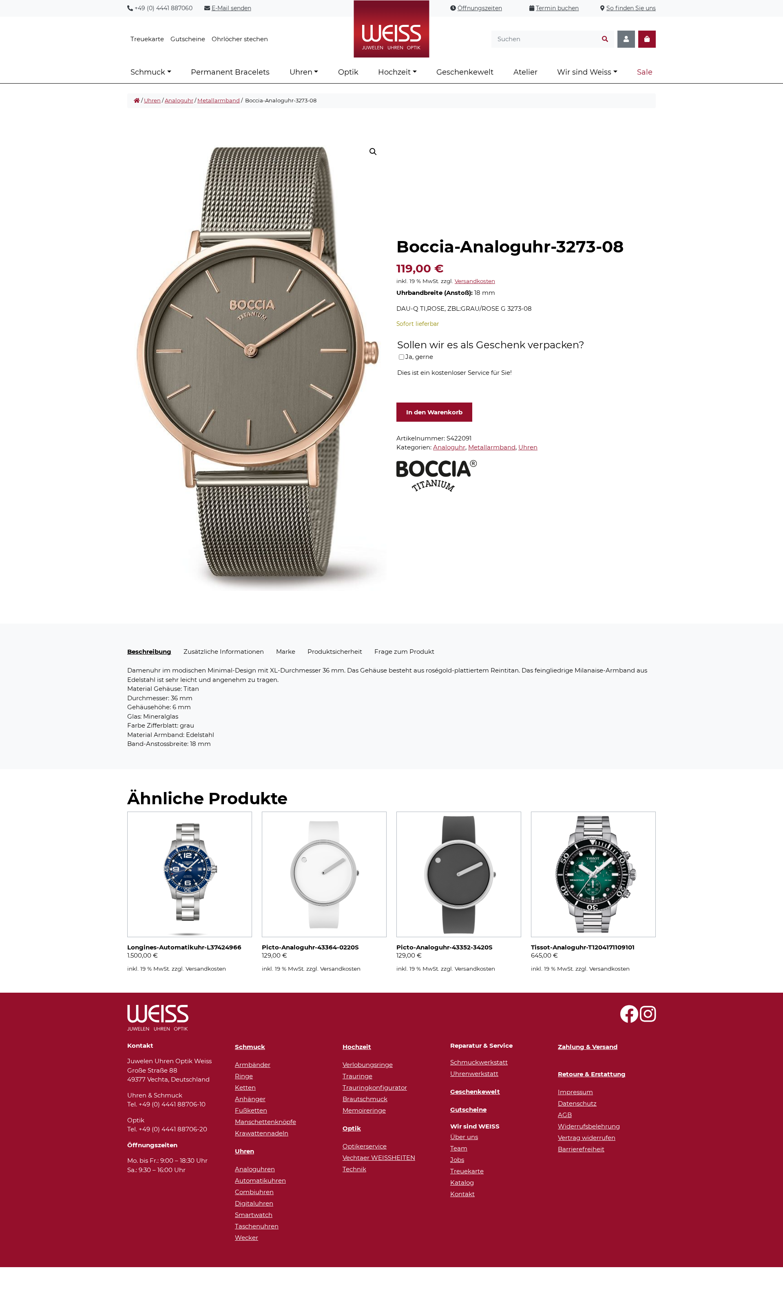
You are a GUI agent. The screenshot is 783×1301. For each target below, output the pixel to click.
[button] (373, 151)
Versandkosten (475, 281)
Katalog (462, 1182)
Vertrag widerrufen (586, 1138)
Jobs (457, 1160)
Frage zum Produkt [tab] (404, 651)
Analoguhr (179, 100)
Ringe (244, 1076)
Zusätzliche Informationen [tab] (224, 651)
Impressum (575, 1092)
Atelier (525, 72)
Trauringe (357, 1076)
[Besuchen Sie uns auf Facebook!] (629, 1018)
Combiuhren (254, 1192)
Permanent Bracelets (230, 72)
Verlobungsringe (368, 1065)
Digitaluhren (254, 1203)
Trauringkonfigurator (375, 1087)
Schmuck (147, 72)
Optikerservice (365, 1146)
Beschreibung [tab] (149, 651)
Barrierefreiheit (581, 1149)
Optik (348, 72)
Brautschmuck (365, 1099)
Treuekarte (147, 39)
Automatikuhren (260, 1180)
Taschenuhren (257, 1226)
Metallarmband (218, 100)
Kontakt (462, 1194)
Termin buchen (557, 8)
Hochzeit (394, 72)
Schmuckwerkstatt (479, 1062)
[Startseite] (137, 101)
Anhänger (250, 1099)
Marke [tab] (285, 651)
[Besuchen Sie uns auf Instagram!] (648, 1018)
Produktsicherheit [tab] (334, 651)
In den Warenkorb (434, 412)
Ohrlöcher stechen (240, 39)
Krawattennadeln (261, 1133)
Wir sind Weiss (584, 72)
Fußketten (251, 1110)
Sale (644, 72)
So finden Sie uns (631, 8)
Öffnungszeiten (480, 8)
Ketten (245, 1087)
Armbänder (252, 1065)
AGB (565, 1115)
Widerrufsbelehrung (589, 1126)
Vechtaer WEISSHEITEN (379, 1158)
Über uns (464, 1137)
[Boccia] (437, 475)
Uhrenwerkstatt (474, 1074)
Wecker (246, 1237)
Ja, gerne (419, 357)
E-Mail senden (231, 8)
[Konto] (626, 39)
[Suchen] (605, 39)
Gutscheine (187, 39)
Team (458, 1148)
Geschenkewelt (464, 72)
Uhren (301, 72)
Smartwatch (253, 1215)
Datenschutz (577, 1103)
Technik (354, 1169)
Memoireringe (364, 1110)
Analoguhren (255, 1169)
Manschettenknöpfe (265, 1122)
